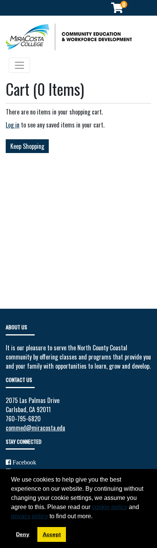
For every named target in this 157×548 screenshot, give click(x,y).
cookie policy (109, 507)
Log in (12, 124)
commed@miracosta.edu (35, 427)
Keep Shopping (27, 146)
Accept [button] (52, 534)
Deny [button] (22, 534)
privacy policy (29, 516)
